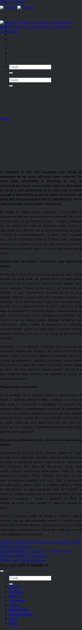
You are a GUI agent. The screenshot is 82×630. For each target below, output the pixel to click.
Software (5, 118)
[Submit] (11, 73)
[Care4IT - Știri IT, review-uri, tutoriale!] (17, 8)
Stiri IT (15, 35)
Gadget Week (21, 53)
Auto (13, 58)
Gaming (16, 592)
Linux (14, 44)
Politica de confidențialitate (23, 561)
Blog (13, 62)
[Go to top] (2, 571)
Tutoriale (17, 39)
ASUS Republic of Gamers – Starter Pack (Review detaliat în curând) (35, 553)
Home (14, 587)
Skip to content (13, 2)
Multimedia (19, 48)
